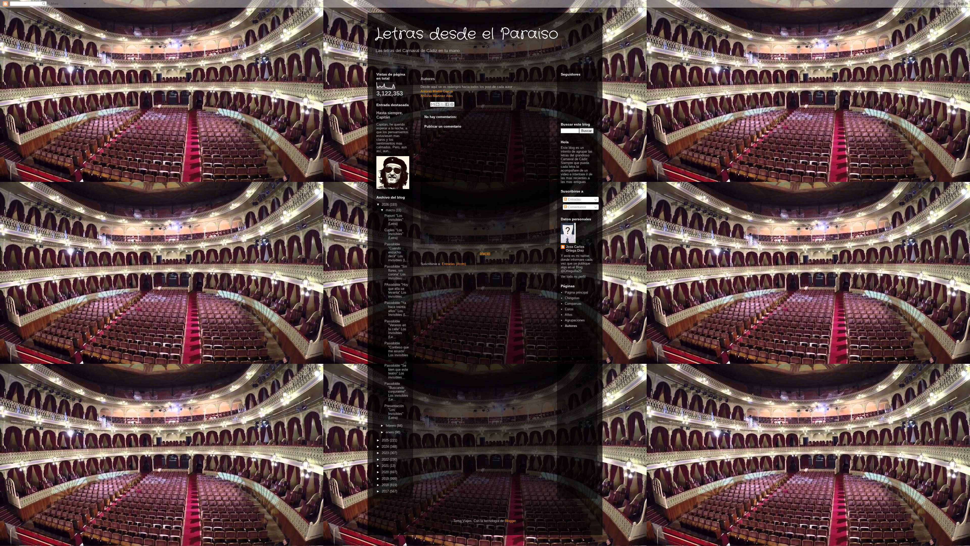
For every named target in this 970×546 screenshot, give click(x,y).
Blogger (510, 521)
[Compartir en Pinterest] (451, 104)
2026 (386, 204)
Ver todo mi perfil (573, 276)
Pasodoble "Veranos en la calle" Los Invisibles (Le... (395, 329)
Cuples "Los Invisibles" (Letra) (393, 234)
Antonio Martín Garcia (437, 91)
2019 (386, 479)
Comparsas (573, 303)
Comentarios (576, 207)
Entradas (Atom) (454, 264)
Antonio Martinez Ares (437, 96)
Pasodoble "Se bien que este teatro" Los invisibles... (396, 371)
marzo (391, 210)
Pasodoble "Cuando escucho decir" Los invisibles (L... (396, 252)
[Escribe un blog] (437, 104)
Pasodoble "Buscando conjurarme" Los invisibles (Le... (396, 391)
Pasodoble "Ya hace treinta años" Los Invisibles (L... (396, 309)
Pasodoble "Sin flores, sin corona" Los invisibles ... (395, 272)
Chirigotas (572, 298)
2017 (386, 491)
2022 (386, 459)
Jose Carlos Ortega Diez (575, 248)
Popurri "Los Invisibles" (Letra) (393, 219)
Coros (569, 309)
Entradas (574, 199)
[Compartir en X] (442, 104)
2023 (386, 453)
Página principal (576, 292)
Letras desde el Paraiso (466, 34)
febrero (391, 426)
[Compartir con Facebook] (447, 104)
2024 (386, 446)
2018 (386, 485)
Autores (571, 326)
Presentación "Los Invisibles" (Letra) (394, 412)
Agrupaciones (575, 320)
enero (390, 432)
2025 (386, 440)
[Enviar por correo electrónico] (432, 104)
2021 (386, 466)
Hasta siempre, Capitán (389, 115)
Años (568, 315)
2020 (386, 472)
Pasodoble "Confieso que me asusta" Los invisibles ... (396, 351)
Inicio (485, 253)
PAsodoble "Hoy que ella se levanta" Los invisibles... (396, 290)
